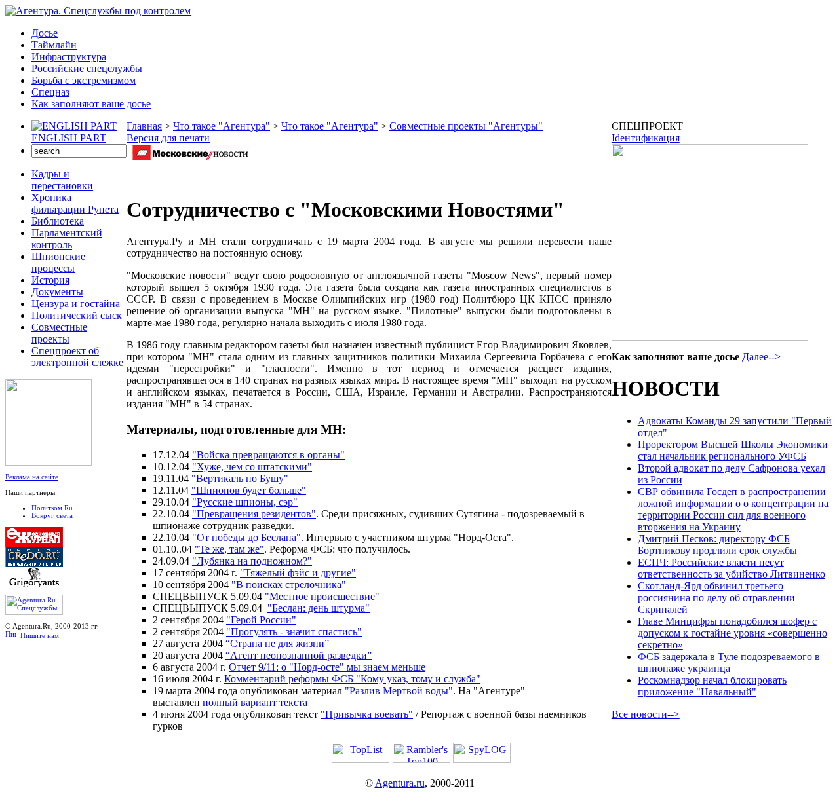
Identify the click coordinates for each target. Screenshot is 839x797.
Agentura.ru (400, 782)
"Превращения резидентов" (254, 513)
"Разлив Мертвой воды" (399, 690)
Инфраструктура (68, 56)
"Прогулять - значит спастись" (294, 631)
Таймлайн (54, 44)
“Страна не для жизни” (277, 643)
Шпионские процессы (58, 262)
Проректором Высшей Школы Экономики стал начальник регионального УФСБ (733, 450)
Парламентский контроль (66, 238)
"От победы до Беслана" (246, 537)
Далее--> (761, 356)
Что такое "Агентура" (221, 126)
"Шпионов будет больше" (248, 490)
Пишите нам (39, 635)
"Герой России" (261, 619)
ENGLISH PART (68, 137)
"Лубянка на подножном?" (252, 560)
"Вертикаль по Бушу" (239, 478)
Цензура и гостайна (75, 303)
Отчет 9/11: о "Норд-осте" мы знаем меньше (327, 667)
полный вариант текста (255, 702)
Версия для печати (168, 137)
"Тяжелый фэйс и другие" (298, 572)
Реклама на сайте (31, 477)
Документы (57, 291)
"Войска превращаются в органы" (268, 454)
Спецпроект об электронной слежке (77, 356)
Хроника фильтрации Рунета (75, 203)
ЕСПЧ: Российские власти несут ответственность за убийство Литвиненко (731, 568)
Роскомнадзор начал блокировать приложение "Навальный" (712, 686)
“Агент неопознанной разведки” (298, 655)
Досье (44, 33)
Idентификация (646, 137)
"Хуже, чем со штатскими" (252, 466)
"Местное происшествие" (322, 596)
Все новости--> (646, 714)
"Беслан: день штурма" (318, 608)
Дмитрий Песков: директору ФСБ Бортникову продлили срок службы (717, 544)
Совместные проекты (59, 333)
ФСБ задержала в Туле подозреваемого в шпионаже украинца (729, 662)
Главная (144, 126)
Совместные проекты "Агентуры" (466, 126)
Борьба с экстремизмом (83, 80)
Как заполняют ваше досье (91, 103)
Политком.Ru (52, 507)
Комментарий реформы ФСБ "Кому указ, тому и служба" (352, 678)
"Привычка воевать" (367, 714)
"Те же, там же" (229, 549)
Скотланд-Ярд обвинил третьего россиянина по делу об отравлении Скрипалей (716, 597)
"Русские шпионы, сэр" (245, 502)
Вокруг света (52, 515)
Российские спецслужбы (86, 68)
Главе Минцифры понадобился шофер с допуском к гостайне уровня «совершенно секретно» (732, 633)
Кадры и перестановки (62, 179)
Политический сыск (76, 315)
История (50, 280)
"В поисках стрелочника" (288, 584)
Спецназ (50, 92)
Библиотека (57, 221)
